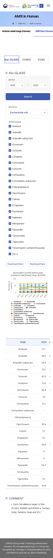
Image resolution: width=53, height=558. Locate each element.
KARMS (26, 59)
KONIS (41, 59)
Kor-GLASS (12, 59)
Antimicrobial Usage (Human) (16, 31)
